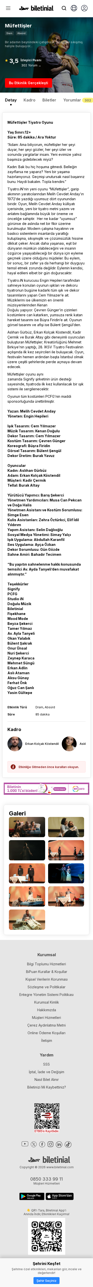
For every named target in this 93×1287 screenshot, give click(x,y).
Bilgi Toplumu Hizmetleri (46, 964)
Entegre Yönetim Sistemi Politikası (46, 994)
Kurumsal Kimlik (46, 1002)
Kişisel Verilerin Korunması (47, 979)
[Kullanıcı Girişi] (84, 8)
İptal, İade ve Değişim (46, 1072)
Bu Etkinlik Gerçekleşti (28, 83)
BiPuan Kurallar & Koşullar (46, 972)
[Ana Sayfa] (36, 9)
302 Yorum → (31, 65)
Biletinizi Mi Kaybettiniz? (46, 1087)
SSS (46, 1064)
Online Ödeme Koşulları (46, 1033)
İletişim (46, 1040)
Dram (9, 33)
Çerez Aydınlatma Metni (46, 1025)
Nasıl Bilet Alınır (46, 1079)
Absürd (21, 33)
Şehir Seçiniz (46, 1281)
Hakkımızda (46, 1010)
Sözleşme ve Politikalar (46, 987)
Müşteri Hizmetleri (46, 1017)
